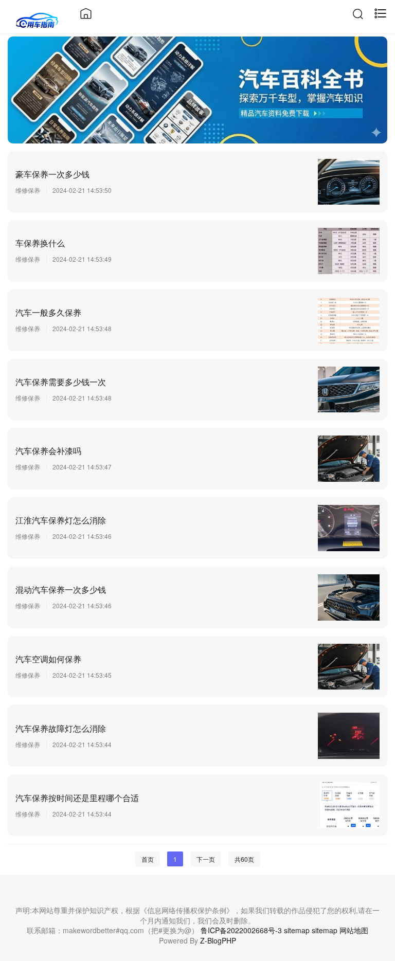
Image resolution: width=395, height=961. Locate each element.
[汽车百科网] (37, 19)
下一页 (205, 859)
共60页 (244, 859)
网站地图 (353, 930)
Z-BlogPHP (218, 940)
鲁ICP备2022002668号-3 (241, 930)
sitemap (297, 930)
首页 (147, 859)
